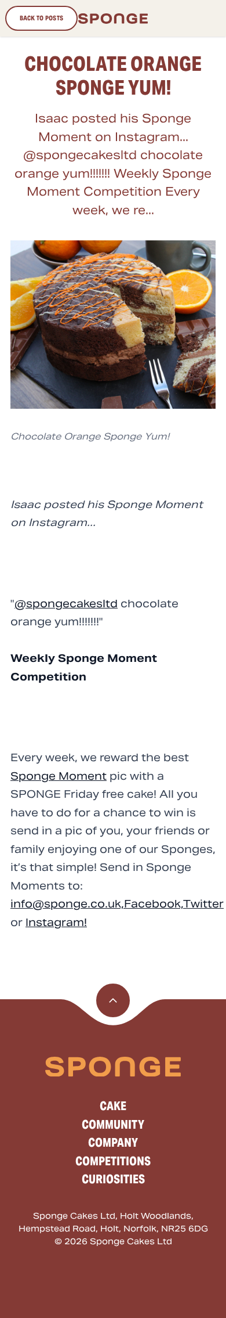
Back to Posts (42, 18)
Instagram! (56, 922)
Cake (113, 1106)
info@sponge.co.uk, (67, 903)
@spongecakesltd (66, 603)
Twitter (203, 903)
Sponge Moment (58, 776)
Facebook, (153, 903)
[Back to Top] (113, 1000)
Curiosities (113, 1179)
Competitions (113, 1161)
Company (113, 1142)
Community (113, 1124)
